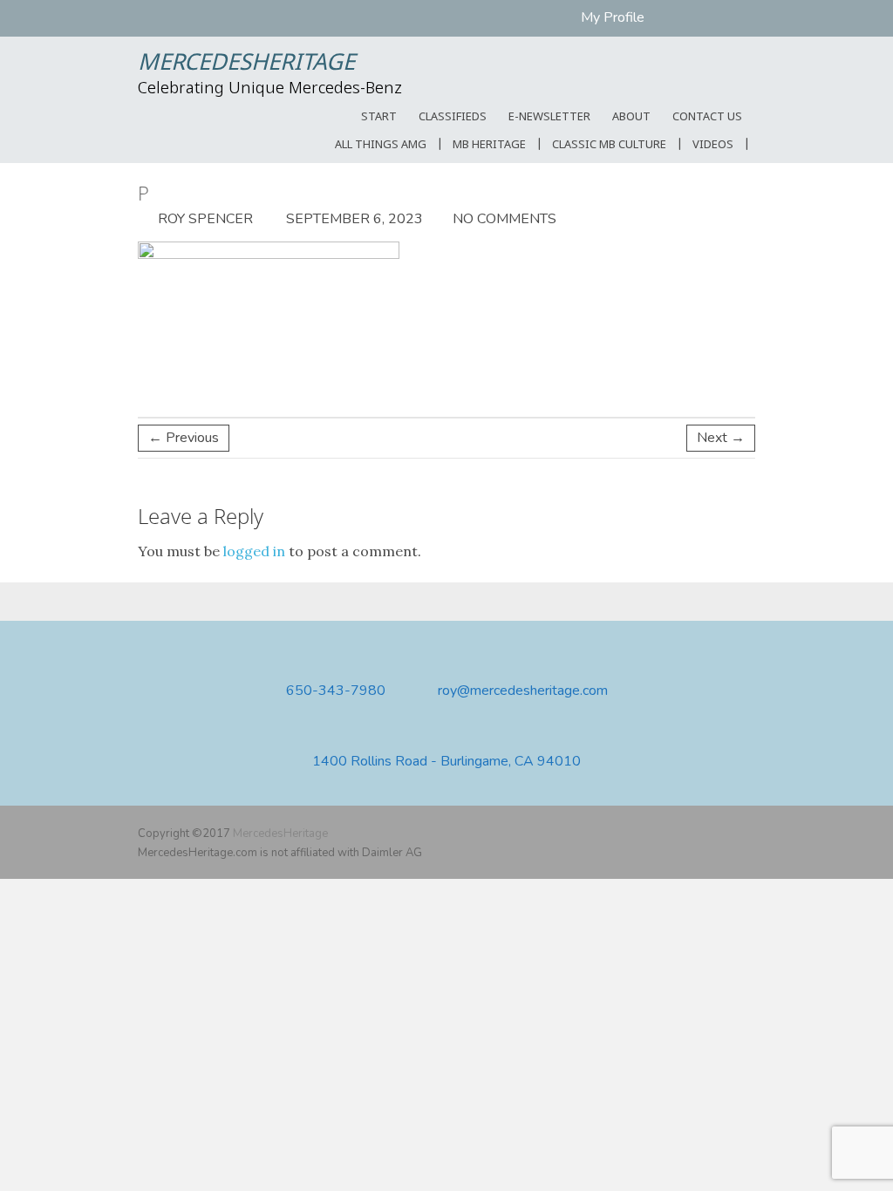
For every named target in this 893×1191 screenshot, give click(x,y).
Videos (712, 145)
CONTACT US (707, 117)
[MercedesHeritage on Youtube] (719, 833)
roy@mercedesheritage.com (523, 691)
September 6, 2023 (353, 218)
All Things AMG (380, 145)
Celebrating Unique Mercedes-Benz (270, 88)
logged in (254, 551)
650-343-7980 (335, 691)
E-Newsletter (549, 117)
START (379, 117)
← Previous (183, 437)
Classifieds (453, 117)
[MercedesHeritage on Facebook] (694, 833)
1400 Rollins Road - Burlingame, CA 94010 (446, 761)
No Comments (504, 218)
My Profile (612, 17)
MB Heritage (489, 145)
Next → (721, 437)
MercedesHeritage (246, 63)
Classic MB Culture (609, 145)
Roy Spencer (203, 218)
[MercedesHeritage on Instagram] (744, 833)
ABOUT (631, 117)
